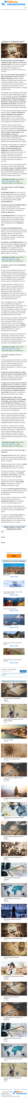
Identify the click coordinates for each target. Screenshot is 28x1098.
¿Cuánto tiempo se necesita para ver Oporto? (13, 858)
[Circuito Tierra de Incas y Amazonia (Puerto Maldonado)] (14, 651)
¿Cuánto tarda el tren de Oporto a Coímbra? (12, 878)
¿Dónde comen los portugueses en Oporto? (13, 1078)
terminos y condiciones (13, 673)
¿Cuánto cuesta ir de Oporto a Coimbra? (11, 997)
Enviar (14, 556)
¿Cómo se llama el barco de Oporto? (13, 1059)
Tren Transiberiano (7, 625)
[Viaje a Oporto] (14, 570)
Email (2, 531)
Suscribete (23, 671)
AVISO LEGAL (16, 1089)
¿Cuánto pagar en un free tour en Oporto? (12, 899)
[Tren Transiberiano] (14, 621)
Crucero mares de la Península (9, 608)
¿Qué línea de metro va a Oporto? (12, 919)
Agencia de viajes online (6, 1089)
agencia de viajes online (9, 181)
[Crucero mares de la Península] (14, 601)
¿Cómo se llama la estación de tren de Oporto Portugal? (13, 720)
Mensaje (3, 542)
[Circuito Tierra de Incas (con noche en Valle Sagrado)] (14, 634)
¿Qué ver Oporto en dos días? (11, 957)
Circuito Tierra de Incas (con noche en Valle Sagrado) (12, 643)
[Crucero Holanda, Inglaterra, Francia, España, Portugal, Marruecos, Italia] (14, 583)
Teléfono (3, 537)
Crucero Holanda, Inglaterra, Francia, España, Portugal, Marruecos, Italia (12, 592)
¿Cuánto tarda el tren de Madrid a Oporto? (12, 699)
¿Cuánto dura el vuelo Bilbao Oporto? (13, 938)
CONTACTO (24, 1089)
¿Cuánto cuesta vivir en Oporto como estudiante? (13, 1018)
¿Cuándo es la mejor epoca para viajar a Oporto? (14, 977)
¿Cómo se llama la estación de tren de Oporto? (13, 837)
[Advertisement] (14, 25)
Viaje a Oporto (6, 575)
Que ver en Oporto (8, 740)
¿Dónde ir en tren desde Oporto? (12, 759)
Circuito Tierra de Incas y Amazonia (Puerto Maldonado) (12, 660)
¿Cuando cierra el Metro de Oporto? (13, 798)
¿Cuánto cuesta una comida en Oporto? (14, 817)
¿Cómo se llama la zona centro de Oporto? (12, 1039)
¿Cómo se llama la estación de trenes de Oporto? (13, 778)
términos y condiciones (17, 552)
